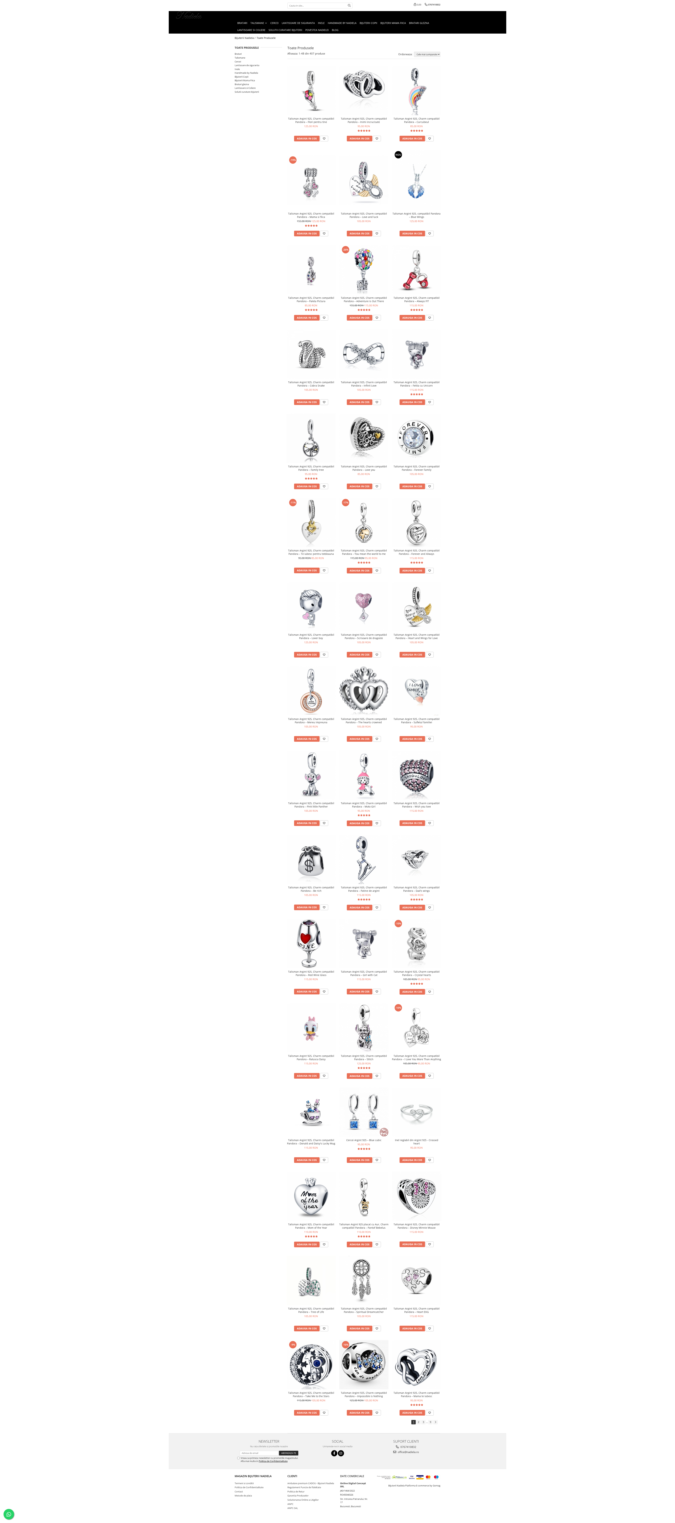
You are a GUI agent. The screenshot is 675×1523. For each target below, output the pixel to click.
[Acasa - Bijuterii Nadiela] (189, 15)
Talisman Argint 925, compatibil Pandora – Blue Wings (417, 215)
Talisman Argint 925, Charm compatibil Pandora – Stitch (364, 1057)
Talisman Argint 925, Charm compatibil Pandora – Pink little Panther (311, 805)
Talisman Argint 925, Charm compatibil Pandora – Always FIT (417, 299)
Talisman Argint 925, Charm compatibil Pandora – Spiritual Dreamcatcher (364, 1310)
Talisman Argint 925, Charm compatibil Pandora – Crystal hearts (417, 973)
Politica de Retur (295, 1491)
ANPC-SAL (292, 1508)
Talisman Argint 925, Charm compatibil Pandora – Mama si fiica (311, 215)
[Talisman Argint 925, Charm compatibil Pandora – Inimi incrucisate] (363, 90)
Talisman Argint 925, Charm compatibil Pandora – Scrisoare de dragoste (364, 636)
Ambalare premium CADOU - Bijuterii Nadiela (310, 1483)
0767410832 (408, 1447)
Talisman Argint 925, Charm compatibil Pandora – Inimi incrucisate (364, 120)
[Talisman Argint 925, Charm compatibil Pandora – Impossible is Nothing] (363, 1364)
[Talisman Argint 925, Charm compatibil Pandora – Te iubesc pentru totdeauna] (311, 522)
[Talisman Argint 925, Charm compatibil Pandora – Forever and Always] (416, 522)
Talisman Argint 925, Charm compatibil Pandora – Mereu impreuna (311, 720)
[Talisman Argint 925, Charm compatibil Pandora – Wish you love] (416, 775)
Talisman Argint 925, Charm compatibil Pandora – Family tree (311, 468)
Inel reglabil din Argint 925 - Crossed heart (416, 1141)
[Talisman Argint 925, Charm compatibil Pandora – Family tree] (311, 438)
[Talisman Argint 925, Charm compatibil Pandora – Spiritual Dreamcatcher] (363, 1280)
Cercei (238, 61)
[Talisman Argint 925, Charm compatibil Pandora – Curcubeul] (416, 90)
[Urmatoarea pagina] (435, 1422)
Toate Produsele (266, 38)
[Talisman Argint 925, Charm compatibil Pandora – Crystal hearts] (416, 943)
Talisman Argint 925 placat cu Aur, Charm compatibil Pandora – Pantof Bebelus (363, 1226)
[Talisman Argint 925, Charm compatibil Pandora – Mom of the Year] (311, 1196)
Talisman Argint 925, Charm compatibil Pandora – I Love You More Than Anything (416, 1057)
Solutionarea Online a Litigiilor (303, 1499)
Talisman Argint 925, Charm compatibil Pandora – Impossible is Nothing (364, 1394)
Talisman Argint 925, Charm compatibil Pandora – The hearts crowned (364, 720)
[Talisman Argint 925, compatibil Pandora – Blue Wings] (416, 180)
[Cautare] (349, 5)
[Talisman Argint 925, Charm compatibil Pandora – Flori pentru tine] (311, 90)
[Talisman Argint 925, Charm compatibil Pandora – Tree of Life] (311, 1280)
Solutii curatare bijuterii (247, 91)
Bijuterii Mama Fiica (245, 80)
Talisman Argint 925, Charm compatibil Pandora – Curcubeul (417, 120)
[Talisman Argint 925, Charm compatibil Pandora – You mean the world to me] (363, 522)
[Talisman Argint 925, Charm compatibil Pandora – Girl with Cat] (363, 943)
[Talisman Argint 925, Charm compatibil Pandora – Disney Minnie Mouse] (416, 1196)
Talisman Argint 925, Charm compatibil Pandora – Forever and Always (417, 552)
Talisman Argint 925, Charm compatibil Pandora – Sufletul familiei (417, 720)
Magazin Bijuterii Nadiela (253, 1476)
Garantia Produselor (297, 1495)
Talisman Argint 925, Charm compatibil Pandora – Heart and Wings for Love (417, 636)
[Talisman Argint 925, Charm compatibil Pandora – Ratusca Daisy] (311, 1027)
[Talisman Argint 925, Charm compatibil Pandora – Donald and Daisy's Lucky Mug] (311, 1112)
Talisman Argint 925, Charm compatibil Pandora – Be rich (311, 889)
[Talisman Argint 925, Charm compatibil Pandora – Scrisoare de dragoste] (363, 606)
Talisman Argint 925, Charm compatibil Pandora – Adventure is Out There (364, 299)
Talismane (240, 57)
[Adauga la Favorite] (324, 138)
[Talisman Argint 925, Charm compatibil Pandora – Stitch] (363, 1027)
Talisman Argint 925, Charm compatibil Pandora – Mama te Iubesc (417, 1394)
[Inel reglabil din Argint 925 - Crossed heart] (416, 1112)
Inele (237, 69)
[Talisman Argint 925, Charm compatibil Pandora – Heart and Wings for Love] (416, 606)
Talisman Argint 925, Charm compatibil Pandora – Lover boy (311, 636)
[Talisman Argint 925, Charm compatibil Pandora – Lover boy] (311, 606)
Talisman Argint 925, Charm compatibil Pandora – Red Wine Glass (311, 973)
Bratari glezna (242, 84)
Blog (335, 30)
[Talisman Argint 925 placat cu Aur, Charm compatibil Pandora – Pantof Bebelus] (363, 1196)
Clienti (292, 1476)
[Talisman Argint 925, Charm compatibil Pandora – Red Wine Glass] (311, 943)
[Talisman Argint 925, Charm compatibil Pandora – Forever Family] (416, 438)
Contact (239, 1491)
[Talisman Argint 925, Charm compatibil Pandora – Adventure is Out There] (363, 269)
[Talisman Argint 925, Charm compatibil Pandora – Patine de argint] (363, 859)
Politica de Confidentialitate (273, 1461)
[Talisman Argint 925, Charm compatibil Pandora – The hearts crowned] (363, 691)
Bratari (238, 53)
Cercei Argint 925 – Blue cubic (363, 1140)
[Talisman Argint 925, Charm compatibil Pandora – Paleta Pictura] (311, 269)
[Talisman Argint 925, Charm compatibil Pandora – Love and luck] (363, 180)
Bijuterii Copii (241, 76)
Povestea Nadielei (317, 30)
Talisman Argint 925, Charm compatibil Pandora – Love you (364, 468)
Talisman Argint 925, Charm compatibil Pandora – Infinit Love (364, 384)
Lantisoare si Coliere (245, 88)
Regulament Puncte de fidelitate (304, 1487)
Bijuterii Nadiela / (245, 38)
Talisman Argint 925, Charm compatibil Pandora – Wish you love (417, 805)
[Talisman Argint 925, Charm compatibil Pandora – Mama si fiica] (311, 180)
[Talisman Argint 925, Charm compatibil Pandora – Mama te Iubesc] (416, 1364)
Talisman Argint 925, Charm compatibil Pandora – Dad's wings (417, 889)
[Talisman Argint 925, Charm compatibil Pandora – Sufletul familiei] (416, 691)
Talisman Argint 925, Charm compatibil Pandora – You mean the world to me (364, 552)
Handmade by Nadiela (246, 72)
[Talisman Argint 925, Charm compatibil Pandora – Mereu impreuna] (311, 691)
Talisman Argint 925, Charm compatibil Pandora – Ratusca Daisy (311, 1057)
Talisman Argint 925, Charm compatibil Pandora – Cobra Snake (311, 384)
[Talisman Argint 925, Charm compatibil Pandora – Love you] (363, 438)
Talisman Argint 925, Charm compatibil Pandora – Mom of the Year (311, 1226)
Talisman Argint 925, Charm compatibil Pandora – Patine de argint (364, 889)
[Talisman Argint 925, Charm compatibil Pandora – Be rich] (311, 859)
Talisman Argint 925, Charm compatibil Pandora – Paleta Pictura (311, 299)
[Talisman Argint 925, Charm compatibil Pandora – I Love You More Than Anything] (416, 1027)
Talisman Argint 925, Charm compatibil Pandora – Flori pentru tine (311, 120)
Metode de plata (243, 1495)
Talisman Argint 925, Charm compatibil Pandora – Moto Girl (364, 805)
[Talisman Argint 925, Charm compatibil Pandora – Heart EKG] (416, 1280)
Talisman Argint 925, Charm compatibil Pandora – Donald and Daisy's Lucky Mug (311, 1141)
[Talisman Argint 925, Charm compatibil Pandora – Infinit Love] (363, 354)
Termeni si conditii (244, 1483)
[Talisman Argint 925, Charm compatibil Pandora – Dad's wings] (416, 859)
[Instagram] (341, 1453)
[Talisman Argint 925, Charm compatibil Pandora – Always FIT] (416, 269)
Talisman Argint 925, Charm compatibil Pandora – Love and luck (364, 215)
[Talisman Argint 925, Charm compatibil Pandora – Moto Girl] (363, 775)
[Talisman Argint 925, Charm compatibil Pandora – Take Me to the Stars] (311, 1364)
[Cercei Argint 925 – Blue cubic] (363, 1112)
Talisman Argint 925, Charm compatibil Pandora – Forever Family (417, 468)
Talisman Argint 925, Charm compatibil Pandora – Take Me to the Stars (311, 1394)
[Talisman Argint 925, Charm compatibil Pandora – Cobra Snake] (311, 354)
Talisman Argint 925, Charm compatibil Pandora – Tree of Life (311, 1310)
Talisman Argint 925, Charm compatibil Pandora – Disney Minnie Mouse (417, 1226)
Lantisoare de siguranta (247, 65)
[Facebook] (334, 1453)
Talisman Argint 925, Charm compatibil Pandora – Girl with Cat (364, 973)
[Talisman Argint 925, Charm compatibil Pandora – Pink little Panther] (311, 775)
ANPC (290, 1504)
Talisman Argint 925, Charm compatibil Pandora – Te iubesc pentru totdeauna (311, 552)
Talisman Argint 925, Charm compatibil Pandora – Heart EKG (417, 1310)
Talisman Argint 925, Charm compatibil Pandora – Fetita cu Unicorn (417, 384)
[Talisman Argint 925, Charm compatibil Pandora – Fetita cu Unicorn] (416, 354)
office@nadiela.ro (408, 1452)
